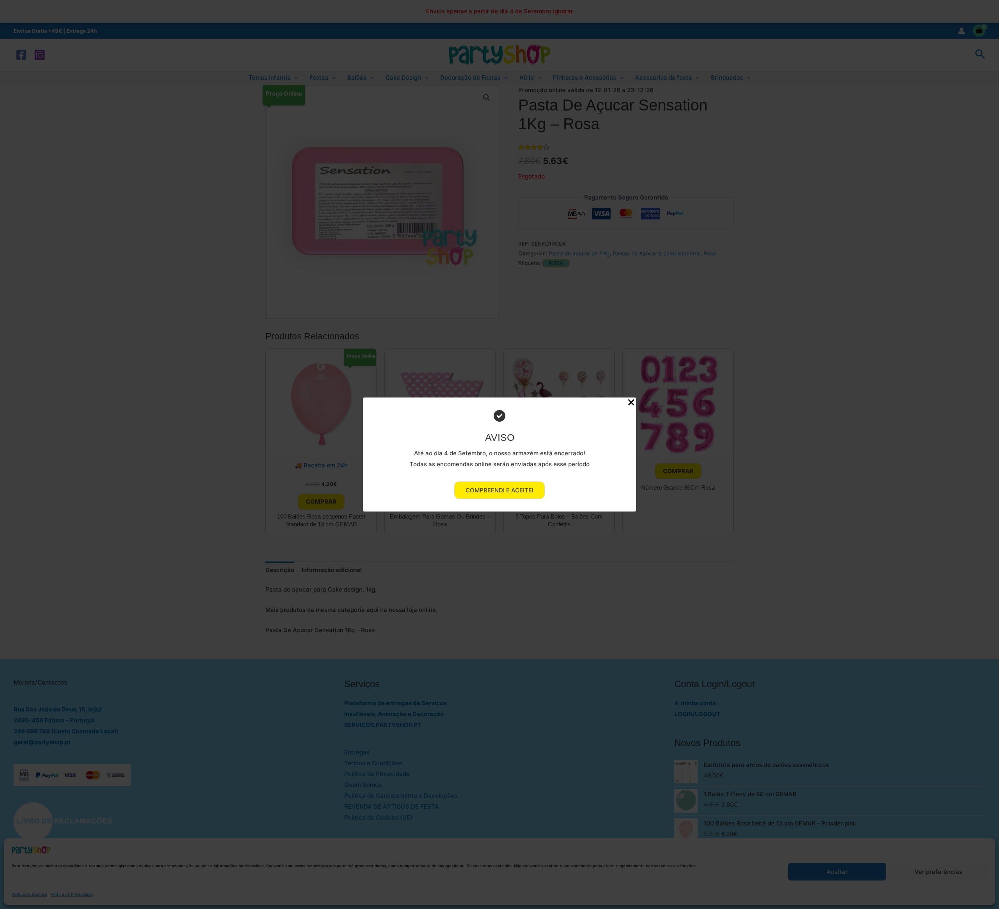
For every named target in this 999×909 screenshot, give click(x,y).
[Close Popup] (631, 402)
